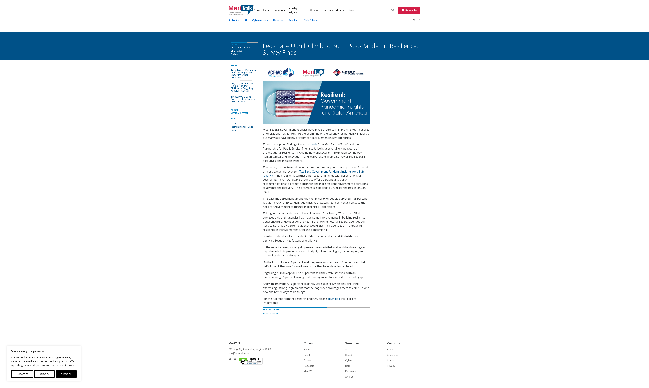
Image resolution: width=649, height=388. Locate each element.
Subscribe (411, 10)
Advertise (392, 354)
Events (267, 10)
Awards (349, 376)
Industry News (271, 313)
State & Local (311, 20)
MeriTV (340, 10)
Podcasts (327, 10)
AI (246, 20)
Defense (278, 20)
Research (279, 10)
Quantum (293, 20)
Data (347, 365)
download (334, 299)
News (257, 10)
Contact (391, 360)
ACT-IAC (234, 123)
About (390, 349)
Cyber (348, 360)
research (311, 144)
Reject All (44, 373)
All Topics (234, 20)
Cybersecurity (260, 20)
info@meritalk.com (239, 353)
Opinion (314, 10)
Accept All (66, 373)
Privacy (391, 365)
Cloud (348, 354)
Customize (22, 373)
